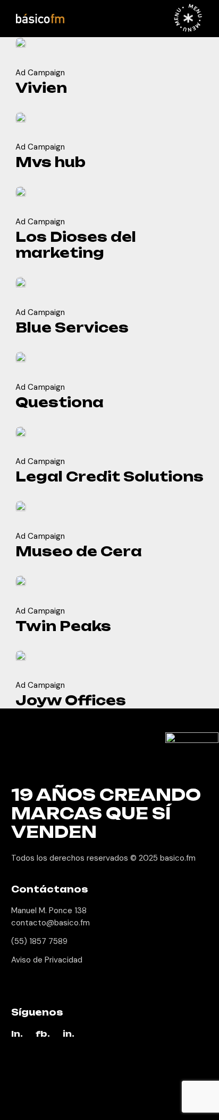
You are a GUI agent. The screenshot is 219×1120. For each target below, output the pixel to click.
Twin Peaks (63, 626)
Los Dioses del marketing (75, 245)
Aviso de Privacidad (46, 960)
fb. (43, 1034)
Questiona (59, 402)
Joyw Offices (70, 700)
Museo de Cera (78, 551)
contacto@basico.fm (50, 922)
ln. (17, 1034)
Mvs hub (50, 162)
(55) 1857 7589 (39, 941)
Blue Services (72, 327)
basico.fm (178, 858)
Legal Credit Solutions (109, 476)
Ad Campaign (40, 72)
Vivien (41, 88)
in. (68, 1034)
